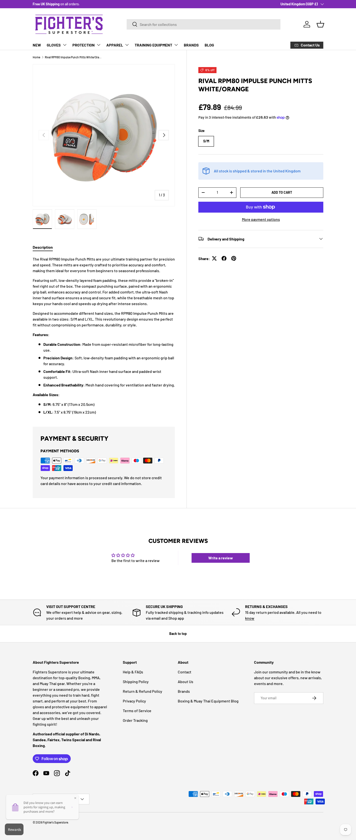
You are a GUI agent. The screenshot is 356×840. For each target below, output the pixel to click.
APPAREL (114, 45)
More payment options (261, 219)
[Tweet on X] (214, 258)
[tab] (43, 247)
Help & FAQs (133, 672)
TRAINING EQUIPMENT (153, 45)
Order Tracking (135, 720)
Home (36, 57)
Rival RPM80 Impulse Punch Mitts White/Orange (74, 57)
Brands (184, 691)
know (249, 618)
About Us (185, 681)
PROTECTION (83, 45)
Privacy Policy (134, 701)
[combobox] (203, 24)
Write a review (220, 557)
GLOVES (54, 45)
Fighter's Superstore (55, 822)
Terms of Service (137, 710)
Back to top (178, 634)
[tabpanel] (104, 335)
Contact (184, 672)
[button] (320, 24)
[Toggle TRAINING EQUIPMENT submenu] (176, 45)
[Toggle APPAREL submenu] (127, 45)
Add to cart (281, 192)
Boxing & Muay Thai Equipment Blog (208, 701)
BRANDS (191, 45)
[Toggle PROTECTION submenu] (98, 45)
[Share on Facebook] (224, 258)
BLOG (209, 45)
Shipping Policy (136, 681)
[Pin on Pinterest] (234, 258)
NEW (37, 45)
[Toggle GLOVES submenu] (65, 45)
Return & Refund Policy (142, 691)
